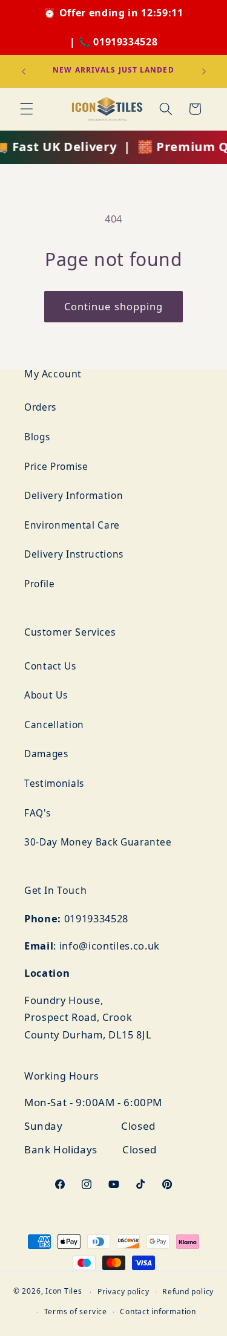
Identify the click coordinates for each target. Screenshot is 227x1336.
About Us (45, 695)
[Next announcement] (204, 71)
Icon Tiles (63, 1291)
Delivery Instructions (73, 554)
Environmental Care (72, 525)
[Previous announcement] (23, 71)
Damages (46, 754)
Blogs (37, 437)
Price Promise (56, 466)
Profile (39, 584)
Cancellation (54, 725)
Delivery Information (73, 495)
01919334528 (125, 41)
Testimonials (54, 783)
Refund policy (188, 1291)
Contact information (158, 1311)
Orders (40, 407)
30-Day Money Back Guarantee (98, 842)
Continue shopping (113, 306)
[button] (26, 108)
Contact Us (50, 666)
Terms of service (75, 1311)
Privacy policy (123, 1291)
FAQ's (37, 813)
